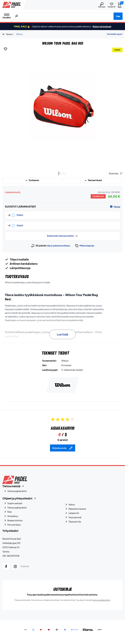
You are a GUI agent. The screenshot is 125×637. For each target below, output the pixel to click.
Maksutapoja (87, 245)
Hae (118, 16)
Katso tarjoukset (102, 26)
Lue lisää (62, 334)
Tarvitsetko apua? (115, 34)
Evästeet (25, 566)
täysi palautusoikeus (58, 245)
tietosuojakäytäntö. (101, 600)
